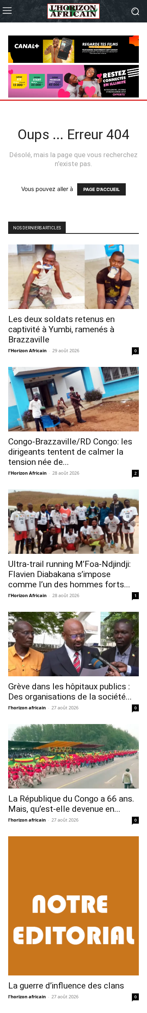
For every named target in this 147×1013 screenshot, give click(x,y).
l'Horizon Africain (27, 350)
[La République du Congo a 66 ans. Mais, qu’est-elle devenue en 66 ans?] (73, 756)
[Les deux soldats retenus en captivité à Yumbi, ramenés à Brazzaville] (73, 276)
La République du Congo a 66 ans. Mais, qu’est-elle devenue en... (71, 804)
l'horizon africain (27, 707)
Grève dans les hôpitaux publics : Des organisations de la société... (70, 692)
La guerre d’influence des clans (66, 986)
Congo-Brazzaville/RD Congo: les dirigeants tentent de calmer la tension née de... (70, 452)
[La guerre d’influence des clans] (73, 905)
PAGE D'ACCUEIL (101, 189)
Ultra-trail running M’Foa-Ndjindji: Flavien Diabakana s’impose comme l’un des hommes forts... (69, 574)
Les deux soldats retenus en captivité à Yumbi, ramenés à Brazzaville (61, 329)
